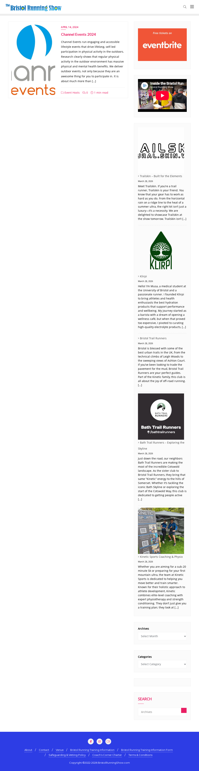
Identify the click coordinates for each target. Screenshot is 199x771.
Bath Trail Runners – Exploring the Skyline (161, 446)
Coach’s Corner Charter (107, 754)
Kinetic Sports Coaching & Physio (161, 557)
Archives (143, 628)
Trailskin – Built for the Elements (161, 176)
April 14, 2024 (69, 27)
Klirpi (143, 276)
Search (145, 699)
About (28, 749)
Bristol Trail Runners (153, 338)
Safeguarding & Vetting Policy (67, 754)
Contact (44, 749)
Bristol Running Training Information (92, 749)
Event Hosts (72, 92)
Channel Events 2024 (78, 34)
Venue (60, 749)
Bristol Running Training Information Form (147, 749)
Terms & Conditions (140, 754)
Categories (145, 657)
